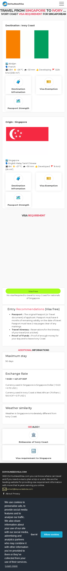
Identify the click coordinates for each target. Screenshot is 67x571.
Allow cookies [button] (51, 534)
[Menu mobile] (61, 4)
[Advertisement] (33, 252)
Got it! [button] (34, 534)
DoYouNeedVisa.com (16, 4)
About (9, 493)
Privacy (16, 493)
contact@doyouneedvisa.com (19, 489)
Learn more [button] (11, 566)
